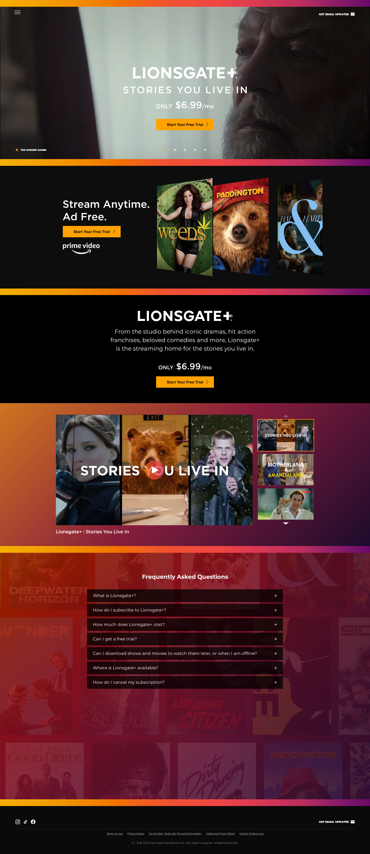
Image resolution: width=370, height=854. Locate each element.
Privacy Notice (135, 833)
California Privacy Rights (220, 833)
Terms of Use (115, 833)
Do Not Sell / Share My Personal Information (175, 833)
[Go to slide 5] (205, 150)
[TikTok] (25, 822)
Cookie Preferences (252, 833)
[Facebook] (33, 822)
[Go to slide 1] (165, 150)
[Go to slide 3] (185, 150)
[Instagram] (17, 822)
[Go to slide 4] (195, 150)
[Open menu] (18, 12)
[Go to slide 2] (175, 150)
